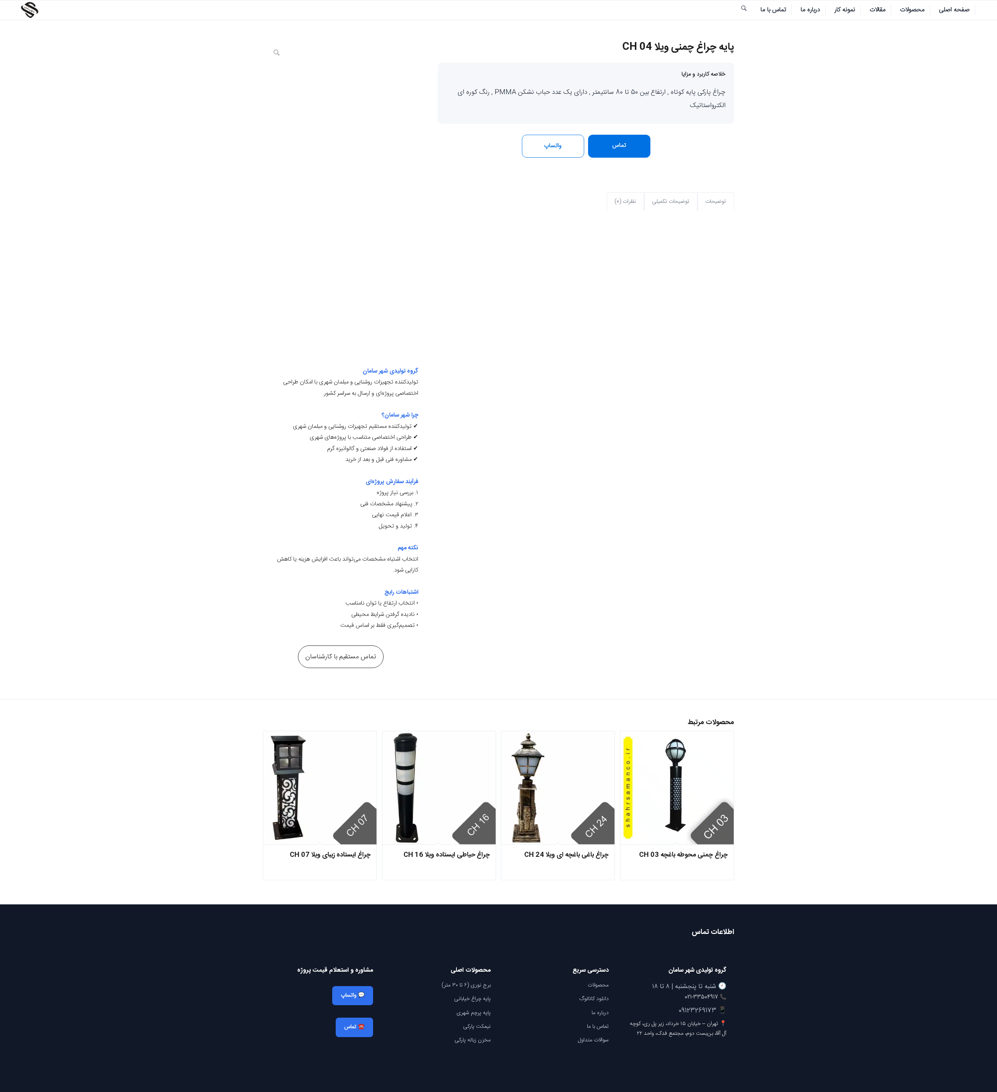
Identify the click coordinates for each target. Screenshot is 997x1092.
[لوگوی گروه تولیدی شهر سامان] (29, 10)
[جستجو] (744, 10)
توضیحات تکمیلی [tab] (670, 201)
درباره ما (600, 1013)
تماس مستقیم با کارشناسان (340, 656)
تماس (619, 145)
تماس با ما (598, 1026)
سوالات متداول (593, 1040)
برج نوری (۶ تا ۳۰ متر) (466, 985)
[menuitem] (954, 10)
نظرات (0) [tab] (625, 201)
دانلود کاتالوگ (594, 999)
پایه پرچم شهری (473, 1013)
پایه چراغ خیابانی (472, 999)
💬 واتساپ (353, 995)
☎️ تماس (354, 1027)
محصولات (598, 985)
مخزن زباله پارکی (472, 1040)
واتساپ (553, 146)
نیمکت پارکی (477, 1026)
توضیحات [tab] (715, 201)
